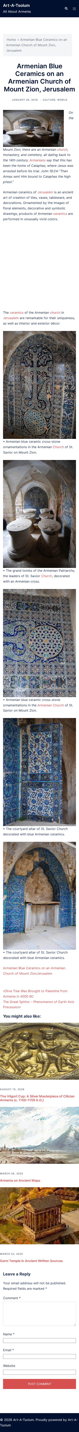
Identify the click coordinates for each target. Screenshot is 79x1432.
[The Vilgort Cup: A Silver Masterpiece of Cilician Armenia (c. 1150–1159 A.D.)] (39, 1051)
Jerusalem (45, 192)
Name (9, 1334)
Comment (12, 1298)
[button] (66, 8)
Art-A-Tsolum (16, 5)
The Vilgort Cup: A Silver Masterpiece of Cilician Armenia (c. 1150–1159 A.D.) (37, 1098)
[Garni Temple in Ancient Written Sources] (39, 1216)
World (62, 99)
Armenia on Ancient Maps (20, 1180)
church (62, 150)
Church (58, 447)
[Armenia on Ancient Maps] (39, 1135)
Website (9, 1366)
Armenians (38, 160)
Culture (49, 99)
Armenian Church (50, 705)
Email (8, 1350)
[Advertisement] (39, 266)
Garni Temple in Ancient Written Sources (31, 1261)
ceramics (60, 214)
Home (11, 40)
